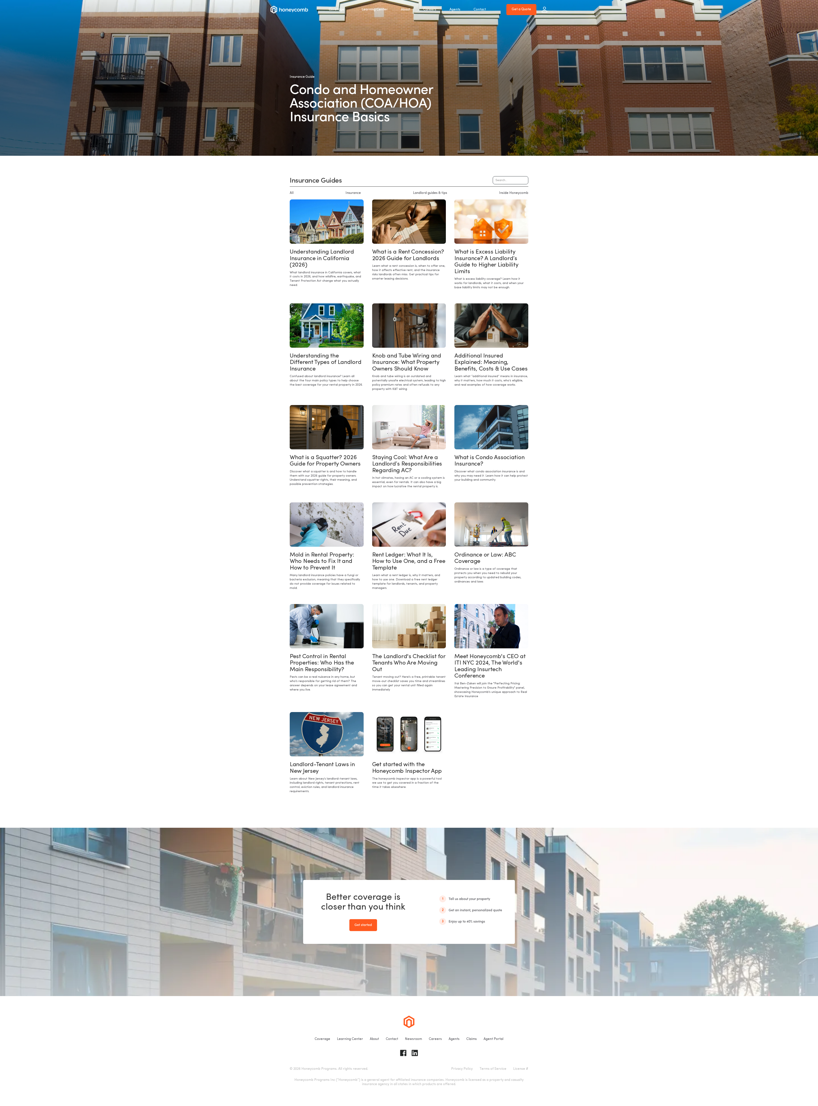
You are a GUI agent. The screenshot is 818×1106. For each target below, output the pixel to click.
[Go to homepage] (289, 9)
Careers (429, 9)
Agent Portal (493, 1039)
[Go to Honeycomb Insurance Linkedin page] (415, 1053)
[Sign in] (544, 10)
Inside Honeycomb (513, 193)
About (405, 9)
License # (520, 1069)
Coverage (336, 9)
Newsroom (413, 1039)
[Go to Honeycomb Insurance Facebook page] (403, 1053)
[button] (338, 9)
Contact (480, 9)
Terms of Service (493, 1069)
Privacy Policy (462, 1069)
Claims (471, 1039)
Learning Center (375, 9)
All (292, 193)
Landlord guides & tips (430, 193)
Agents (454, 9)
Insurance (353, 193)
